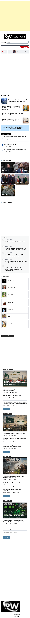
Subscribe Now (15, 315)
